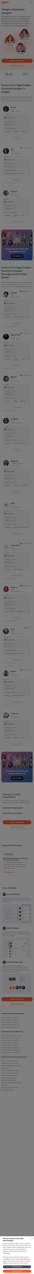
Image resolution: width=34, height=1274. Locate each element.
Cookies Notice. (23, 1263)
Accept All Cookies (17, 1271)
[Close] (32, 1238)
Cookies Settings (17, 1267)
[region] (17, 1255)
